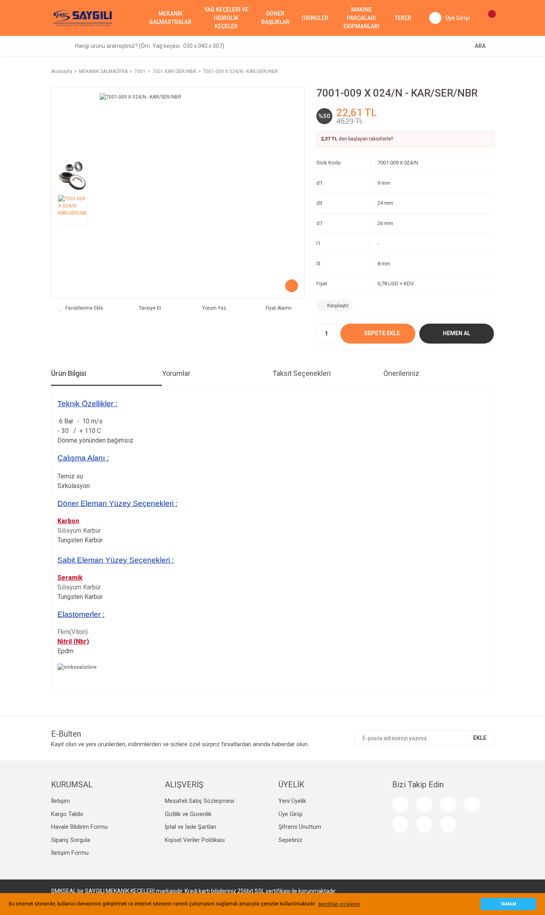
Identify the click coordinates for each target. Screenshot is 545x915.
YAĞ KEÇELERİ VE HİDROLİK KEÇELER (226, 18)
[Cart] (488, 18)
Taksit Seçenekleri (301, 373)
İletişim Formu (70, 852)
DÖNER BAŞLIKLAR (275, 17)
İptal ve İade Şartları (190, 826)
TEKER (403, 18)
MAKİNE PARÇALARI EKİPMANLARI (361, 18)
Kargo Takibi (67, 814)
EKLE (479, 738)
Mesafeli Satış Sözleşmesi (199, 800)
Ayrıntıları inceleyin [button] (339, 904)
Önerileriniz (401, 373)
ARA (480, 46)
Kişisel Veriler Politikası (195, 840)
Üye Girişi (290, 814)
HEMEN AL (456, 333)
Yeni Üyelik (292, 800)
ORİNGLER (315, 18)
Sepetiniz (290, 840)
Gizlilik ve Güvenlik (188, 814)
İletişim (60, 800)
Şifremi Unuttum (299, 826)
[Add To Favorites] (81, 308)
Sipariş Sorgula (70, 840)
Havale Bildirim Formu (79, 826)
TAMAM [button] (508, 904)
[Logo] (83, 17)
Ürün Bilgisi (68, 373)
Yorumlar (176, 373)
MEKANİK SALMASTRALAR (170, 17)
